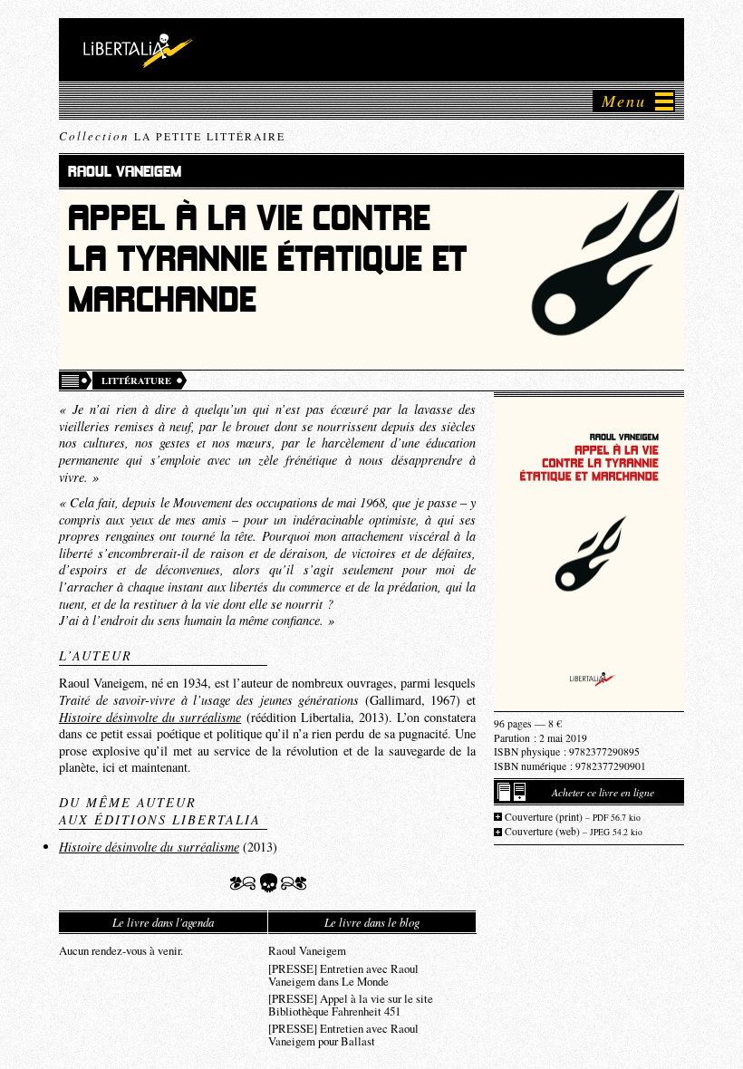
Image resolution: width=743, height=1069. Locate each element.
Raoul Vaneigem (307, 949)
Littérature (136, 380)
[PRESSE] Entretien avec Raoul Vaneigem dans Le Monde (343, 973)
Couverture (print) (573, 816)
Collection (172, 136)
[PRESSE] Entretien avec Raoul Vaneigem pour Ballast (343, 1033)
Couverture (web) (573, 831)
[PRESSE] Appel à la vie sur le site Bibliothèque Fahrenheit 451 (350, 1003)
